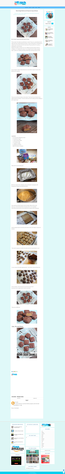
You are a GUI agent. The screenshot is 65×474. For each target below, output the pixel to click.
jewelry (42, 437)
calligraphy (43, 432)
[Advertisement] (27, 413)
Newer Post (34, 398)
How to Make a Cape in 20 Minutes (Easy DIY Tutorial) (18, 434)
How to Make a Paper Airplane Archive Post (18, 442)
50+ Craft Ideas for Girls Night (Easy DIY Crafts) (50, 41)
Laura (14, 402)
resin (42, 442)
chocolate (14, 396)
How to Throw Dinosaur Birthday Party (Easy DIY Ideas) (50, 37)
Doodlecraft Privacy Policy (47, 450)
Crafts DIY (30, 7)
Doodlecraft (34, 472)
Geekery (33, 7)
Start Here (26, 7)
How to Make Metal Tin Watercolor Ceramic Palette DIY (50, 45)
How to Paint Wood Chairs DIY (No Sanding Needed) (50, 33)
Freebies (39, 7)
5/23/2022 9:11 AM (17, 405)
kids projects (43, 438)
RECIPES (36, 7)
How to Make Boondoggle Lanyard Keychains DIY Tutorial (18, 427)
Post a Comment (15, 408)
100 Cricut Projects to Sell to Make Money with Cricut (19, 438)
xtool (42, 447)
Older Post (18, 398)
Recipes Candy (20, 396)
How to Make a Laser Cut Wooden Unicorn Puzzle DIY (50, 29)
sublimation (43, 443)
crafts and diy (43, 433)
